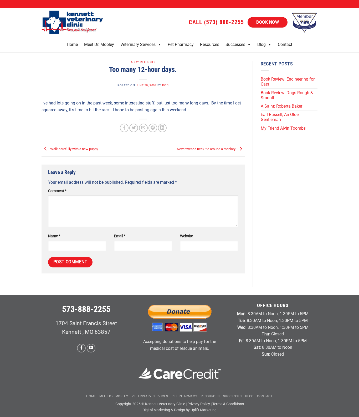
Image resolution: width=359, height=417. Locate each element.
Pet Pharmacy (181, 44)
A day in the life (143, 62)
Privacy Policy (198, 404)
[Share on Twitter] (133, 128)
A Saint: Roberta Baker (281, 106)
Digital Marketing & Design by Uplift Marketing (179, 410)
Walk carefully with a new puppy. (74, 149)
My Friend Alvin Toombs (283, 128)
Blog (261, 44)
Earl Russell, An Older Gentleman (280, 117)
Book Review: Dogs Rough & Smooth (287, 95)
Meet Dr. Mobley (99, 44)
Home (72, 44)
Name (54, 236)
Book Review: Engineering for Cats (288, 82)
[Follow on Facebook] (81, 348)
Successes (235, 44)
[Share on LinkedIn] (162, 128)
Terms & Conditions (228, 404)
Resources (209, 44)
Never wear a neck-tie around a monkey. (207, 149)
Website (186, 236)
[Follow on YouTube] (91, 348)
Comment (57, 191)
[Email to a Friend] (143, 128)
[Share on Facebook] (124, 128)
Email (119, 236)
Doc (165, 85)
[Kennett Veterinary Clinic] (73, 22)
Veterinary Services (138, 44)
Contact (285, 44)
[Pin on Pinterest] (152, 128)
